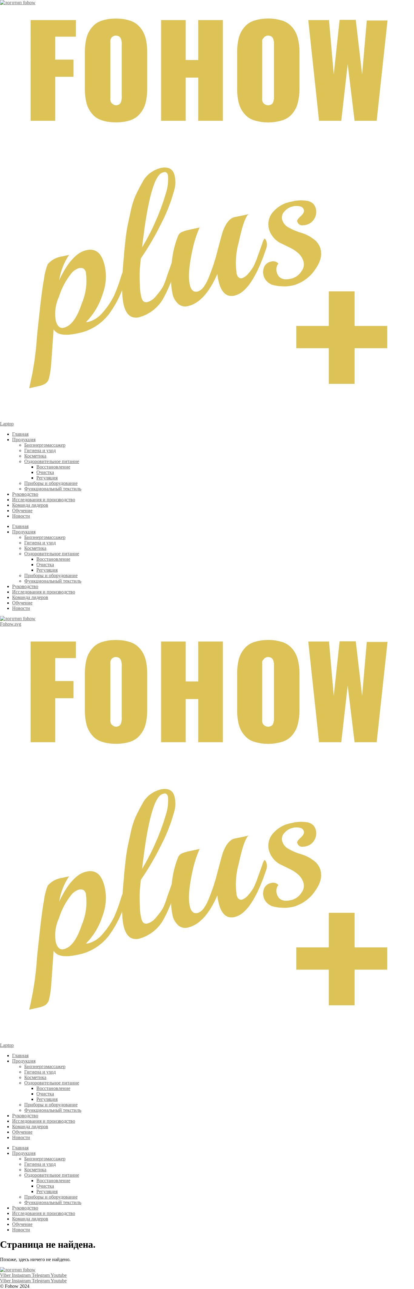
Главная (20, 434)
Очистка (45, 472)
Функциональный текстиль (52, 488)
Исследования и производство (43, 499)
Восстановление (53, 466)
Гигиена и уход (40, 450)
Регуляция (47, 477)
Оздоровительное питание (51, 461)
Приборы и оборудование (51, 483)
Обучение (22, 510)
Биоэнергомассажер (44, 445)
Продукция (23, 439)
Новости (21, 516)
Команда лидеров (30, 505)
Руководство (25, 494)
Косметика (35, 455)
